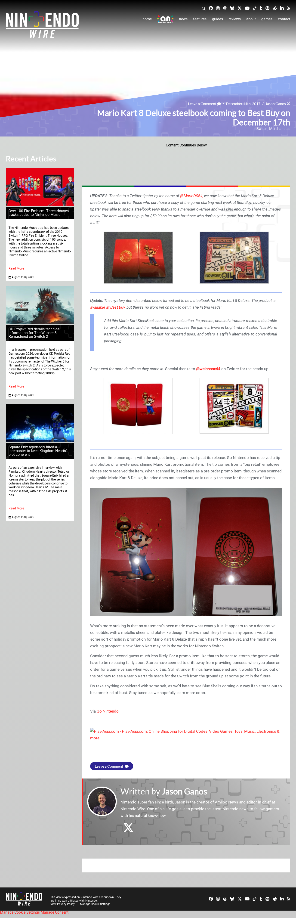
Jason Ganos (275, 103)
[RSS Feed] (288, 8)
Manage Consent (54, 912)
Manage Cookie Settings (95, 904)
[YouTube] (247, 8)
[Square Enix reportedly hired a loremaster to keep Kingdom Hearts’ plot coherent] (40, 441)
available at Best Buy (107, 307)
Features (200, 19)
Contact (284, 19)
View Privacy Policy (62, 904)
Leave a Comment (202, 103)
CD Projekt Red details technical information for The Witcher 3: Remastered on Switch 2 (34, 333)
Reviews (234, 19)
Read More (16, 268)
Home (147, 19)
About (251, 19)
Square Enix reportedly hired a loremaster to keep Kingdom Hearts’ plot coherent (38, 451)
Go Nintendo (108, 711)
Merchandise (279, 129)
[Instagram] (218, 8)
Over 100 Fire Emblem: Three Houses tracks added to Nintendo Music (39, 213)
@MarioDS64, (191, 195)
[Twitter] (239, 8)
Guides (217, 19)
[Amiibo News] (165, 19)
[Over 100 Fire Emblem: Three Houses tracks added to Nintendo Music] (40, 205)
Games (266, 19)
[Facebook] (211, 8)
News (183, 19)
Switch (262, 129)
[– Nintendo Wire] (42, 26)
